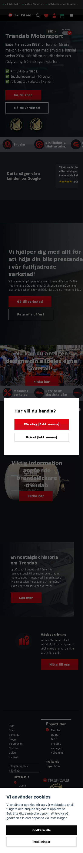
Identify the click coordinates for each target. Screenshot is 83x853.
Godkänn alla (41, 830)
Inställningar (41, 841)
